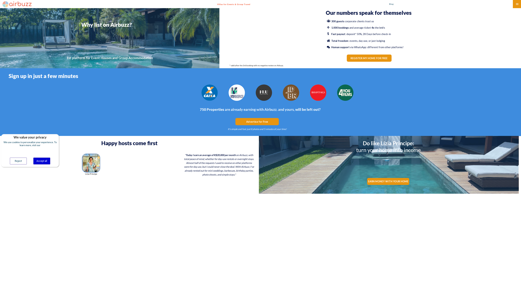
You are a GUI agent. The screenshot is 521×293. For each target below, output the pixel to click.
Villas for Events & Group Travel (233, 4)
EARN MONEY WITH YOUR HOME (388, 181)
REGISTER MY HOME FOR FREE (369, 58)
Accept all (41, 161)
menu (517, 4)
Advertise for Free (257, 121)
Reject (18, 161)
